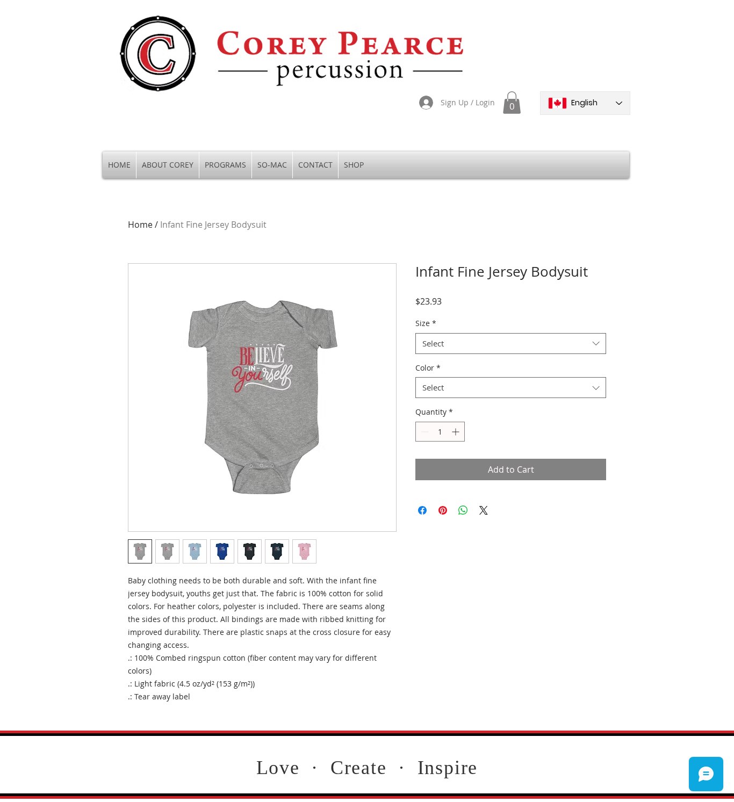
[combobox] (510, 343)
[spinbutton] (440, 431)
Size (425, 323)
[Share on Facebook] (422, 510)
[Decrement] (423, 431)
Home (140, 224)
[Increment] (456, 431)
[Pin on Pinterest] (442, 510)
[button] (511, 102)
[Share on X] (483, 510)
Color (428, 368)
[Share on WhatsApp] (463, 510)
